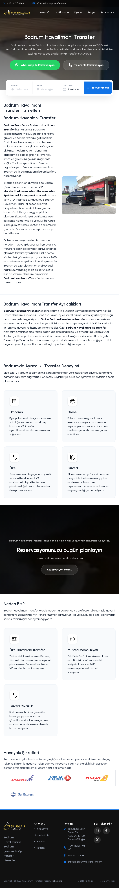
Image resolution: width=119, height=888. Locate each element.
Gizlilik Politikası (85, 881)
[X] (97, 839)
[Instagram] (97, 830)
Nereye (39, 85)
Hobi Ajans (57, 881)
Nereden (14, 85)
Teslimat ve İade (107, 881)
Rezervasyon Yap (100, 87)
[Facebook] (106, 830)
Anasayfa (44, 12)
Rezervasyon (107, 12)
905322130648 (76, 855)
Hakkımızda (62, 12)
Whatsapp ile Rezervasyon (38, 65)
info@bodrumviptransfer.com (85, 861)
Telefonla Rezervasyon (89, 65)
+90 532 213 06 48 (76, 847)
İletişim (91, 12)
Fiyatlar (78, 12)
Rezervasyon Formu (59, 569)
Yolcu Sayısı (68, 86)
